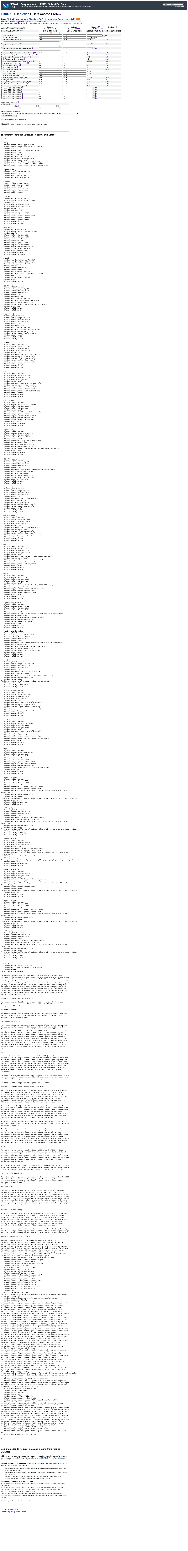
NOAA (177, 6)
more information (15, 111)
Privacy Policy (15, 1512)
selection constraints (19, 1460)
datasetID (47, 1483)
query (63, 1483)
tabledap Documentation (23, 1501)
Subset (64, 23)
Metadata (46, 23)
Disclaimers (5, 1512)
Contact (23, 1512)
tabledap (23, 14)
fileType (55, 1483)
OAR (180, 6)
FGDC (31, 23)
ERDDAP (7, 14)
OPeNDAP (44, 1458)
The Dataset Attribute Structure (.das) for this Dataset (28, 135)
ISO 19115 (38, 23)
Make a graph (77, 23)
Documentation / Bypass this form (13, 120)
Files (69, 23)
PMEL (184, 6)
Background (55, 23)
